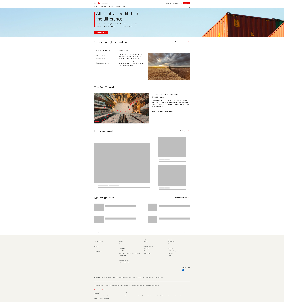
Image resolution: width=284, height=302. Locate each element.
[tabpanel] (154, 64)
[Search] (189, 7)
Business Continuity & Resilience (100, 289)
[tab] (105, 50)
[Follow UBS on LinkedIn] (183, 270)
